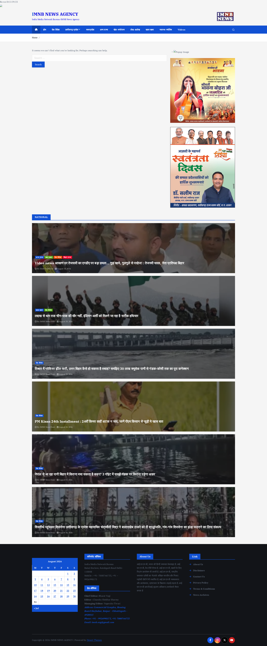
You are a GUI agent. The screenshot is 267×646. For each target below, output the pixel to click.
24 (35, 596)
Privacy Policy (200, 582)
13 (55, 584)
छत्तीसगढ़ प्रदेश (71, 29)
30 (74, 596)
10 (35, 584)
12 (48, 584)
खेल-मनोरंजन (119, 29)
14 (61, 584)
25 (41, 596)
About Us (198, 564)
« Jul (36, 608)
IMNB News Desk (47, 321)
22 (68, 590)
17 (35, 590)
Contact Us (199, 576)
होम (44, 29)
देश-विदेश (56, 29)
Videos (181, 29)
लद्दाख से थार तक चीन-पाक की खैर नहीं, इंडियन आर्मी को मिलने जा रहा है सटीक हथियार (86, 316)
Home (35, 37)
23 (74, 590)
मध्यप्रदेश (90, 29)
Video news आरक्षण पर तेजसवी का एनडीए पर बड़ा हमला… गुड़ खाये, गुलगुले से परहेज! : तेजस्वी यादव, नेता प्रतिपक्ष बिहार (109, 263)
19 (48, 590)
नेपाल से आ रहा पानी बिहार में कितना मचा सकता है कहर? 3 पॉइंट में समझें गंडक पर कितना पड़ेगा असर (95, 474)
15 (68, 584)
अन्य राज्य (104, 29)
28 (61, 596)
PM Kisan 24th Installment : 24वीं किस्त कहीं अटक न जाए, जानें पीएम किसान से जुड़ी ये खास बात (99, 421)
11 (41, 584)
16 (74, 584)
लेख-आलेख (135, 29)
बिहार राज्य (67, 257)
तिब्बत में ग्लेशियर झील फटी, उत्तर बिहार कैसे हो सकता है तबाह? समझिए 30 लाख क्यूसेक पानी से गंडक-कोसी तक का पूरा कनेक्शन (112, 368)
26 (48, 596)
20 (55, 590)
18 (41, 590)
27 (55, 596)
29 (68, 596)
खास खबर (150, 29)
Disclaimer (199, 570)
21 (61, 590)
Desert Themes (94, 640)
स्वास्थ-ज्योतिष (166, 29)
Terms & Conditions (204, 588)
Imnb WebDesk (46, 268)
